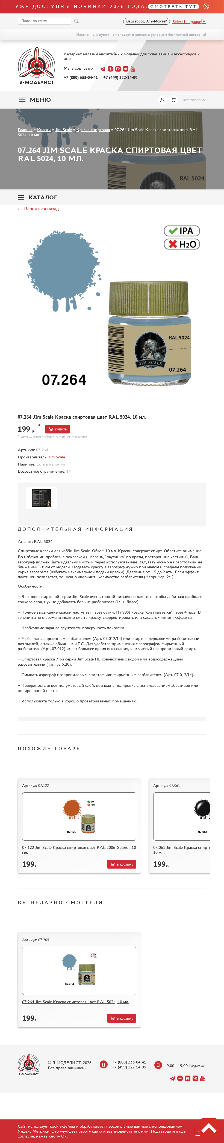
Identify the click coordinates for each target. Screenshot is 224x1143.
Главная (25, 129)
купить (61, 429)
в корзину (125, 864)
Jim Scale (63, 129)
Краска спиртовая (93, 129)
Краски (44, 129)
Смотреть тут (173, 6)
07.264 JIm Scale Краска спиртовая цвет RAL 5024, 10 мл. (75, 1001)
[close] (204, 7)
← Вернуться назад (38, 208)
